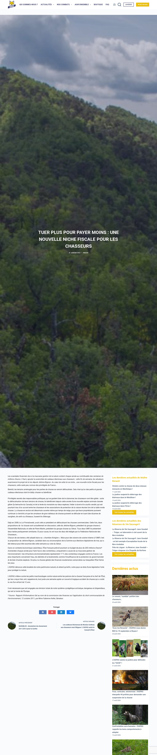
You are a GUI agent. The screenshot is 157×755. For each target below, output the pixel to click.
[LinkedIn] (61, 612)
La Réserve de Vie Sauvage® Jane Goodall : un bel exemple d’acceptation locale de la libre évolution (130, 541)
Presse (85, 253)
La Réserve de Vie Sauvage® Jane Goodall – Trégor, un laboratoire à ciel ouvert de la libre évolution (130, 532)
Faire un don (142, 4)
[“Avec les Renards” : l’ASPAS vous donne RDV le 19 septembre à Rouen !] (130, 617)
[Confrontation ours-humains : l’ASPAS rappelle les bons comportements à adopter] (130, 715)
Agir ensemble (82, 4)
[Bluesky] (70, 612)
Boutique (98, 4)
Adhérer (128, 4)
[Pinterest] (52, 612)
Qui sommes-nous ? (28, 4)
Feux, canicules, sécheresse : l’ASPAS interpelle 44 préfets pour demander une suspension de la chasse (129, 694)
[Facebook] (43, 612)
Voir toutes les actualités (124, 512)
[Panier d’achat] (114, 5)
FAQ (107, 4)
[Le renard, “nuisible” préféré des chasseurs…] (130, 585)
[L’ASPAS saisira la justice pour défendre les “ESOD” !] (130, 648)
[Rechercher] (119, 4)
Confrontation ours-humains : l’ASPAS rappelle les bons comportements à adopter (127, 729)
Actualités (46, 4)
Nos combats (63, 4)
